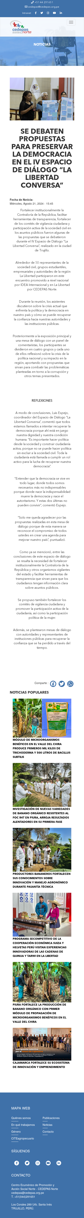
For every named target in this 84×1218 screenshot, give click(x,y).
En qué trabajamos (23, 1125)
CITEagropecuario (22, 1138)
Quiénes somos (21, 1118)
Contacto (48, 1131)
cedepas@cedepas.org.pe (43, 7)
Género (16, 1131)
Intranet (26, 13)
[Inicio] (20, 27)
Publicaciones (51, 1118)
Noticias (47, 1125)
